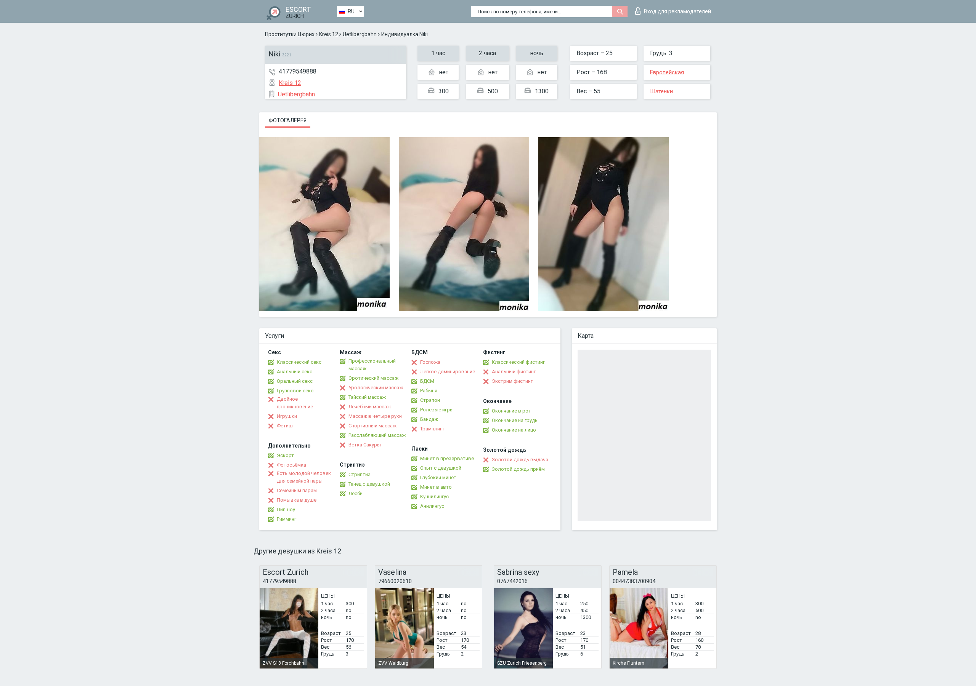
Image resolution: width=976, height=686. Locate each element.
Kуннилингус (434, 496)
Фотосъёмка (291, 465)
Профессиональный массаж (372, 364)
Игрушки (287, 416)
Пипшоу (286, 509)
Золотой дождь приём (518, 469)
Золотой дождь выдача (520, 459)
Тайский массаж (367, 397)
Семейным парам (297, 490)
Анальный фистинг (514, 371)
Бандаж (429, 419)
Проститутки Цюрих (290, 34)
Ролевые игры (437, 410)
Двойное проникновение (295, 402)
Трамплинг (432, 429)
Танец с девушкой (369, 484)
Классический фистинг (518, 362)
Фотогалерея (288, 120)
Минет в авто (436, 487)
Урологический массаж (375, 387)
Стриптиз (359, 474)
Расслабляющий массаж (377, 435)
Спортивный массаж (372, 426)
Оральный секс (295, 381)
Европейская (667, 72)
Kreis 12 (328, 34)
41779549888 (297, 71)
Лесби (355, 493)
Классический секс (299, 362)
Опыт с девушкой (440, 468)
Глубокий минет (438, 477)
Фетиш (285, 426)
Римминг (286, 519)
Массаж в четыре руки (375, 416)
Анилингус (432, 506)
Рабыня (428, 390)
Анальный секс (294, 371)
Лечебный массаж (369, 406)
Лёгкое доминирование (447, 371)
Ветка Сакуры (364, 445)
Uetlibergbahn (360, 34)
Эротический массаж (373, 378)
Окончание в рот (511, 411)
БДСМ (427, 381)
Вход (677, 11)
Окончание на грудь (515, 420)
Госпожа (430, 362)
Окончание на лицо (514, 430)
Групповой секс (295, 390)
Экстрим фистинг (512, 381)
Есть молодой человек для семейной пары (304, 477)
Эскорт (285, 455)
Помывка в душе (296, 500)
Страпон (430, 400)
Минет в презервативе (447, 458)
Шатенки (661, 91)
